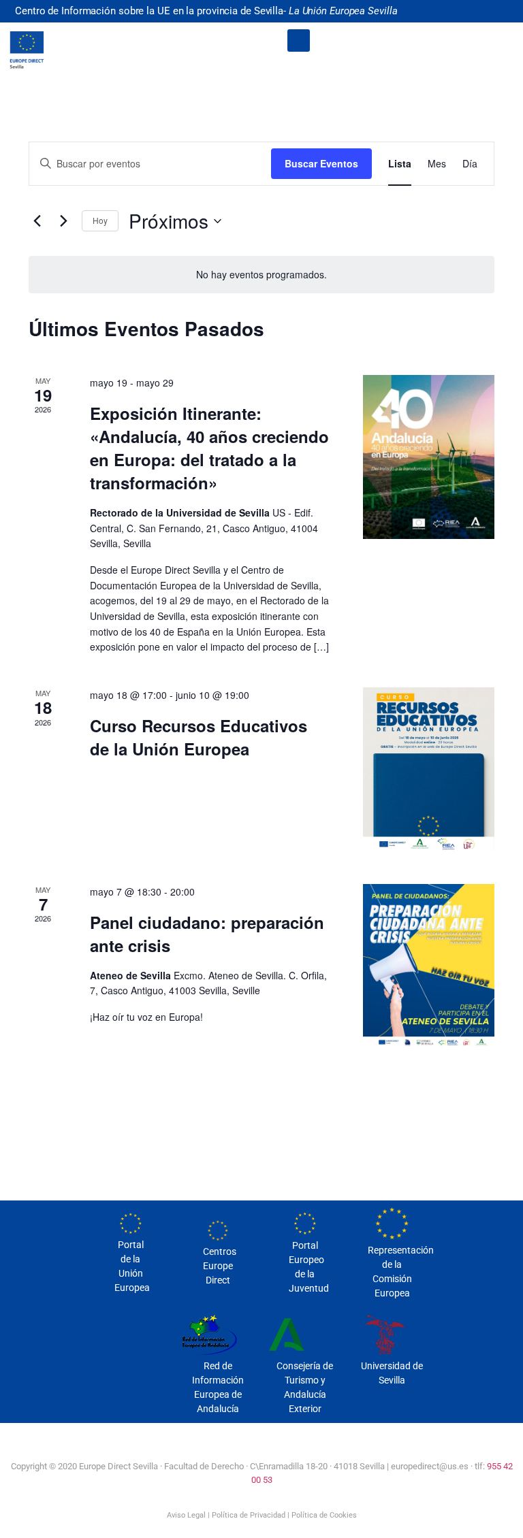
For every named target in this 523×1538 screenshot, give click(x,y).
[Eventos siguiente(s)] (63, 221)
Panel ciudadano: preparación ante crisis (207, 934)
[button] (298, 40)
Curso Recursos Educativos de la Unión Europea (198, 737)
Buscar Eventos (321, 163)
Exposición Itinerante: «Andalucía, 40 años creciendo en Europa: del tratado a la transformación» (209, 448)
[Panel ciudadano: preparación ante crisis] (428, 966)
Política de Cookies (324, 1515)
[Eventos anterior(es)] (37, 221)
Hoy (100, 220)
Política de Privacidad (248, 1515)
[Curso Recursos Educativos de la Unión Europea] (428, 769)
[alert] (261, 274)
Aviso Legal (186, 1515)
